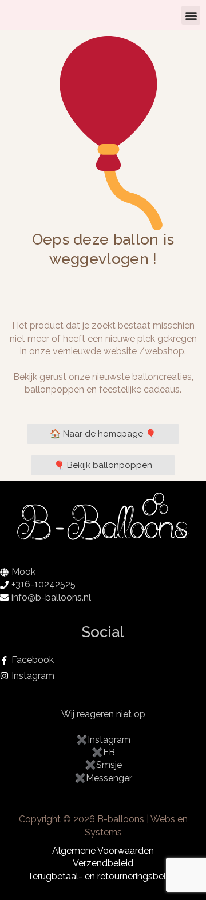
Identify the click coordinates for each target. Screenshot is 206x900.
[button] (190, 15)
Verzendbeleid (103, 863)
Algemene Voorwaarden (103, 850)
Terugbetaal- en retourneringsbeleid (103, 876)
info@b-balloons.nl (51, 597)
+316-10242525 (43, 584)
